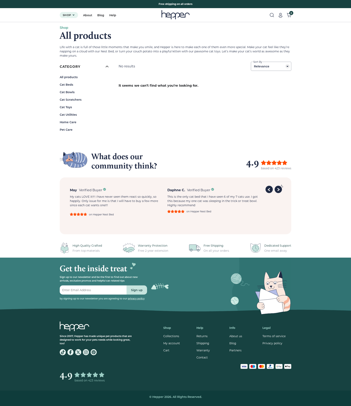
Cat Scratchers (70, 100)
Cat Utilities (68, 115)
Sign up (137, 290)
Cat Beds (66, 84)
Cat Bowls (67, 92)
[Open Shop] (73, 15)
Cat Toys (66, 107)
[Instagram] (86, 352)
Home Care (68, 122)
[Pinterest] (94, 352)
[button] (269, 189)
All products (69, 77)
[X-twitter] (78, 352)
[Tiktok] (63, 352)
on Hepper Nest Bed (101, 214)
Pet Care (66, 130)
